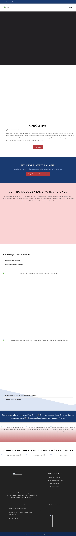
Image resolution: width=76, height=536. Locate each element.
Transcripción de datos (13, 399)
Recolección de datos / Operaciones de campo (21, 395)
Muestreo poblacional (12, 260)
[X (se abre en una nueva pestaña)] (63, 2)
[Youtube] (66, 509)
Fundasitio (49, 534)
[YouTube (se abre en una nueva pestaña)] (71, 2)
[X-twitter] (42, 509)
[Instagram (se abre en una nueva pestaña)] (67, 2)
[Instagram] (54, 509)
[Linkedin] (60, 509)
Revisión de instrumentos (14, 264)
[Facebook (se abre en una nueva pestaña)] (65, 2)
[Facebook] (48, 509)
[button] (38, 260)
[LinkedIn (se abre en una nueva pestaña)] (69, 2)
